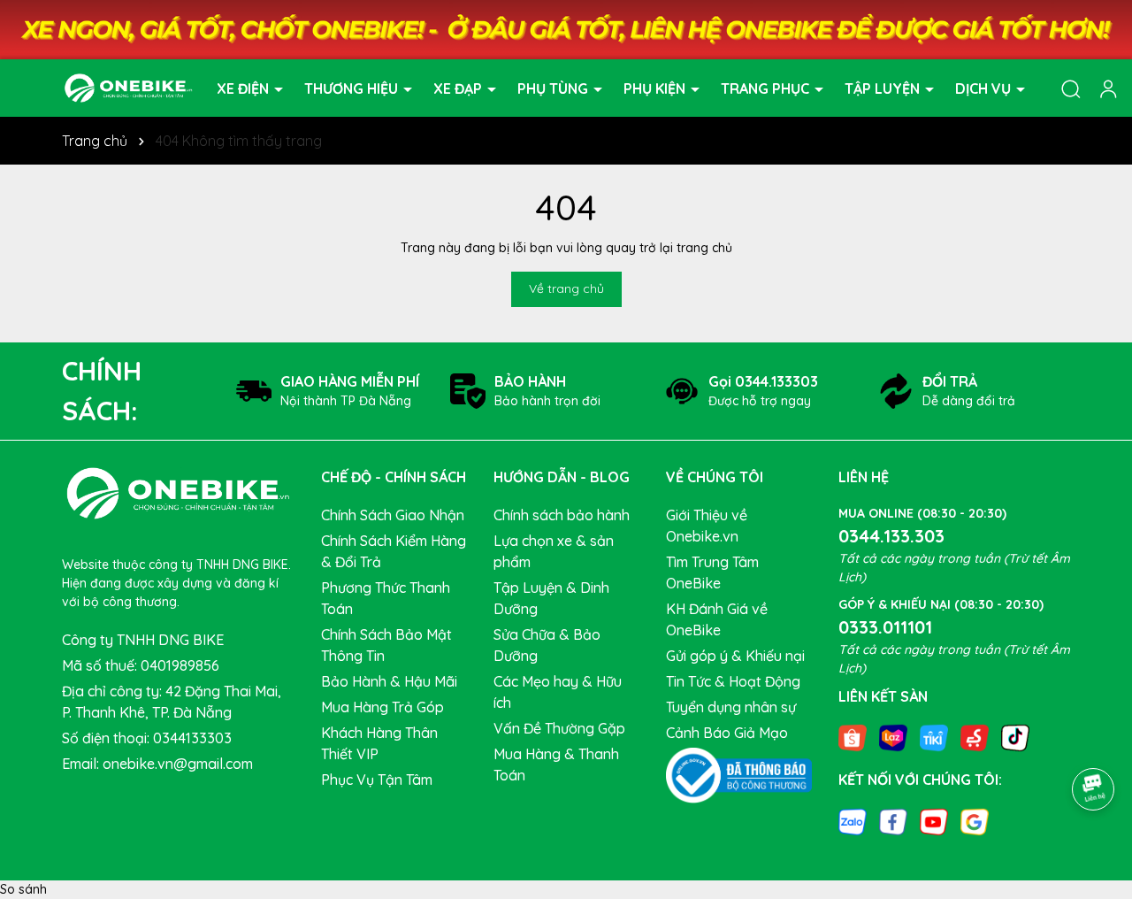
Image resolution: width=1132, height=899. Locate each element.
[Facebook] (893, 820)
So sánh (23, 889)
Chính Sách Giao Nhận (392, 515)
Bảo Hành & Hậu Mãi (389, 681)
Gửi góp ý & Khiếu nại (735, 656)
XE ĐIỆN (244, 87)
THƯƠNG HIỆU (353, 87)
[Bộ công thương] (739, 774)
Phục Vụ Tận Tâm (376, 779)
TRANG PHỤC (767, 87)
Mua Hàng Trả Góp (382, 707)
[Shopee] (852, 737)
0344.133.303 (891, 536)
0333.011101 (885, 627)
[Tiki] (934, 737)
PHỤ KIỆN (656, 87)
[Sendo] (974, 737)
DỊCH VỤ (984, 87)
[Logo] (128, 87)
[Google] (974, 820)
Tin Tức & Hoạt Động (733, 681)
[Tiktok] (1015, 737)
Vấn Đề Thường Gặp (559, 728)
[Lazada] (893, 737)
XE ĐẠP (459, 87)
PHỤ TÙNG (554, 87)
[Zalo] (852, 820)
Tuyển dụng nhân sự (731, 707)
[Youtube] (934, 820)
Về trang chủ (566, 288)
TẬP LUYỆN (884, 87)
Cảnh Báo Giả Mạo (727, 732)
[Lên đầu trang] (1094, 739)
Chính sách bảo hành (561, 515)
